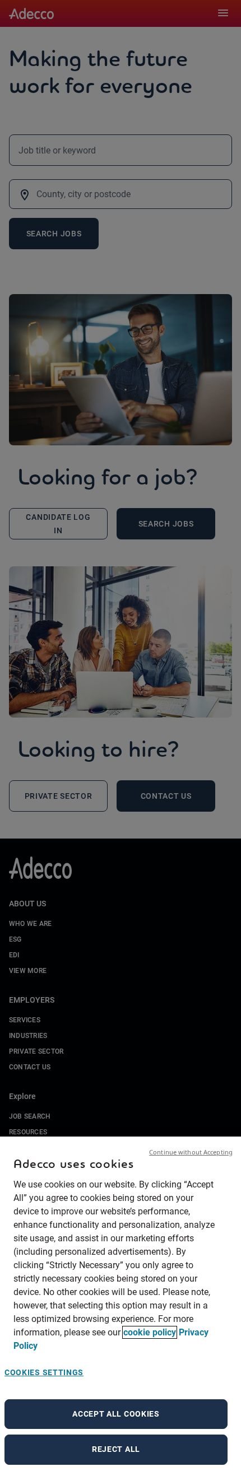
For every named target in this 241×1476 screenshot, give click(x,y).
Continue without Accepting (191, 1152)
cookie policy (149, 1332)
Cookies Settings (44, 1372)
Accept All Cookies (116, 1413)
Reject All (116, 1449)
